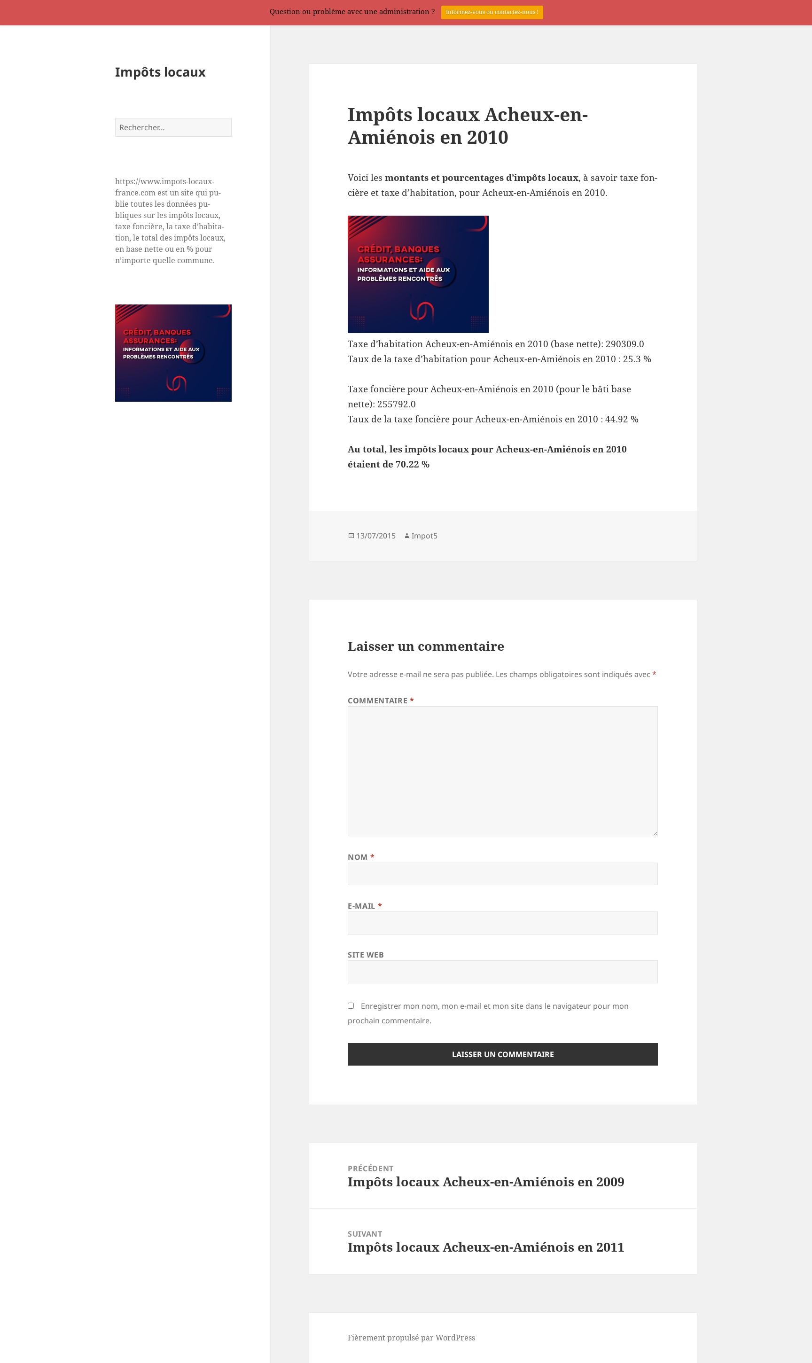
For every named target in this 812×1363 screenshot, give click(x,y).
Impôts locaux (160, 71)
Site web (366, 955)
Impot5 (424, 535)
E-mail (365, 906)
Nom (361, 857)
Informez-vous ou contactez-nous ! (492, 12)
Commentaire (381, 700)
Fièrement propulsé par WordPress (411, 1337)
